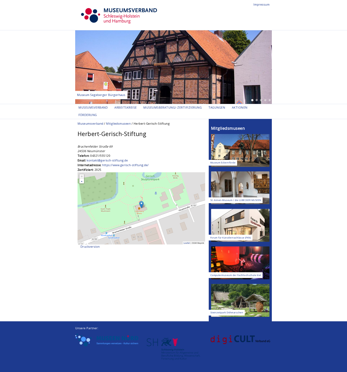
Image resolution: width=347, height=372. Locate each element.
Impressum (261, 4)
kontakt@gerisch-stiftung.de (107, 160)
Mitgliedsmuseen (118, 124)
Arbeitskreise (125, 108)
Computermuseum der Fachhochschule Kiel (235, 275)
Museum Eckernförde (223, 162)
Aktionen (240, 108)
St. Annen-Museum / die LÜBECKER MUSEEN (235, 200)
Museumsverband (93, 108)
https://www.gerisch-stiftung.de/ (125, 165)
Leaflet (187, 242)
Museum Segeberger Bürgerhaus (101, 95)
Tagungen (216, 108)
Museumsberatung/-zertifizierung (172, 108)
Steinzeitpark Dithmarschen (226, 312)
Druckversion (90, 247)
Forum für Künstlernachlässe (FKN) (230, 237)
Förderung (87, 115)
